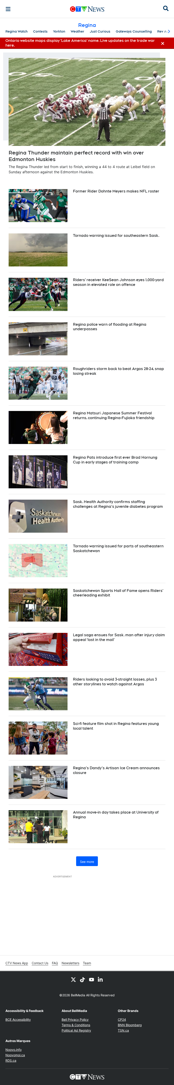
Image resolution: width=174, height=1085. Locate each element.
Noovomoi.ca (15, 1055)
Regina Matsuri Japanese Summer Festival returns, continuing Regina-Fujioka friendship (114, 415)
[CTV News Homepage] (87, 9)
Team (87, 963)
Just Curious (100, 31)
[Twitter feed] (73, 979)
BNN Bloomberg (130, 1025)
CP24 (122, 1019)
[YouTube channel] (91, 979)
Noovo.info (13, 1050)
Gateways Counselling (134, 31)
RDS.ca (10, 1060)
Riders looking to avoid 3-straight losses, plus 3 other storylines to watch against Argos (115, 681)
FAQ (55, 963)
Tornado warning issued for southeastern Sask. (116, 235)
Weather (77, 31)
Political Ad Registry (76, 1030)
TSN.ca (123, 1030)
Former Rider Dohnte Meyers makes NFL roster (116, 191)
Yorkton (59, 31)
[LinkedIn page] (100, 979)
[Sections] (8, 9)
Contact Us (40, 963)
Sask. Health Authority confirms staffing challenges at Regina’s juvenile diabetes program (118, 504)
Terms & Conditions (76, 1025)
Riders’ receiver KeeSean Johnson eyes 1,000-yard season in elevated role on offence (118, 282)
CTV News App (16, 963)
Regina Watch (16, 31)
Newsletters (70, 963)
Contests (40, 31)
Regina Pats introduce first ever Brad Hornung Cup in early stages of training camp (115, 459)
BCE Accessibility (18, 1019)
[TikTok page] (82, 979)
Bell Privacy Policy (75, 1019)
